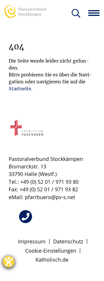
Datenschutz (68, 241)
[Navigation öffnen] (96, 13)
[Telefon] (25, 216)
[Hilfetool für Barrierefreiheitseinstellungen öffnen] (8, 261)
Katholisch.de (52, 259)
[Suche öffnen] (76, 14)
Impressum (32, 241)
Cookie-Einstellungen (50, 250)
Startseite (20, 88)
